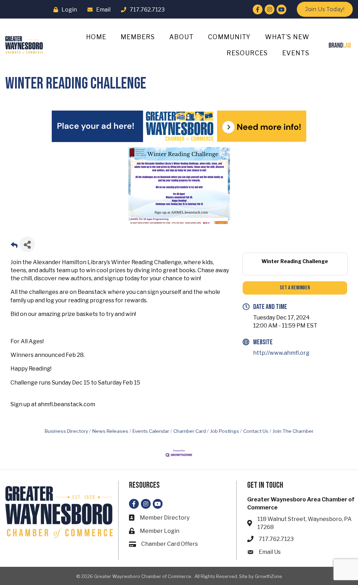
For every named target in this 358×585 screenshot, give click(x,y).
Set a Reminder (295, 287)
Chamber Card (189, 431)
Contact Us (255, 431)
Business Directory (66, 431)
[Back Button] (14, 246)
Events (295, 53)
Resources (247, 53)
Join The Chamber (293, 431)
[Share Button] (27, 244)
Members (138, 37)
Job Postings (224, 431)
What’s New (287, 37)
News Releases (110, 431)
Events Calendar (151, 431)
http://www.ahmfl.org (281, 353)
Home (96, 37)
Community (229, 37)
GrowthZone (268, 576)
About (181, 37)
